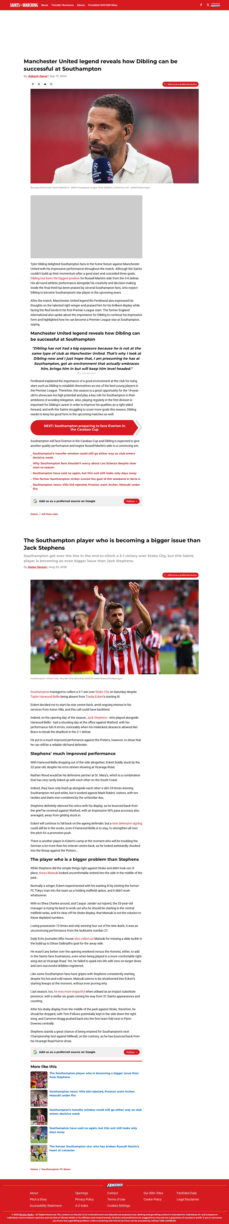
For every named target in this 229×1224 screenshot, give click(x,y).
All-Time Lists (50, 514)
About (81, 5)
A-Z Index (81, 1205)
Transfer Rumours (62, 5)
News (44, 5)
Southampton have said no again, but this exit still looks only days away (85, 473)
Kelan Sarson (37, 567)
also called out (84, 938)
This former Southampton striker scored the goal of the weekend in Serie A (86, 479)
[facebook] (201, 4)
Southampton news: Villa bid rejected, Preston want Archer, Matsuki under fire (86, 486)
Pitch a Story (38, 1199)
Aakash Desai (37, 76)
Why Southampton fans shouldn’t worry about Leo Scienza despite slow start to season (84, 465)
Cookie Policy (153, 1199)
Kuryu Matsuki (49, 873)
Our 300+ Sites (153, 1193)
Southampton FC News (56, 1169)
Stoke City (102, 692)
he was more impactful (69, 991)
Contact (112, 1193)
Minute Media (26, 1214)
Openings (81, 1193)
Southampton (40, 692)
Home (34, 514)
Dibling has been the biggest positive (55, 278)
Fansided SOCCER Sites (102, 5)
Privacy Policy (84, 1199)
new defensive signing (127, 823)
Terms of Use (116, 1199)
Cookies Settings (118, 1205)
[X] (208, 4)
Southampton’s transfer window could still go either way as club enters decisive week (84, 455)
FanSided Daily (187, 1193)
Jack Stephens (97, 717)
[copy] (51, 84)
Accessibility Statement (46, 1205)
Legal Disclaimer (188, 1199)
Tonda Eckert (94, 696)
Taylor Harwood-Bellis (45, 696)
